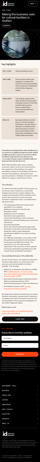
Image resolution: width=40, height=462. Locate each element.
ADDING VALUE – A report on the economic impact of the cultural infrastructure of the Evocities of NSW (21, 274)
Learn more (20, 319)
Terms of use (20, 457)
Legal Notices (27, 457)
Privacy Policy (12, 457)
